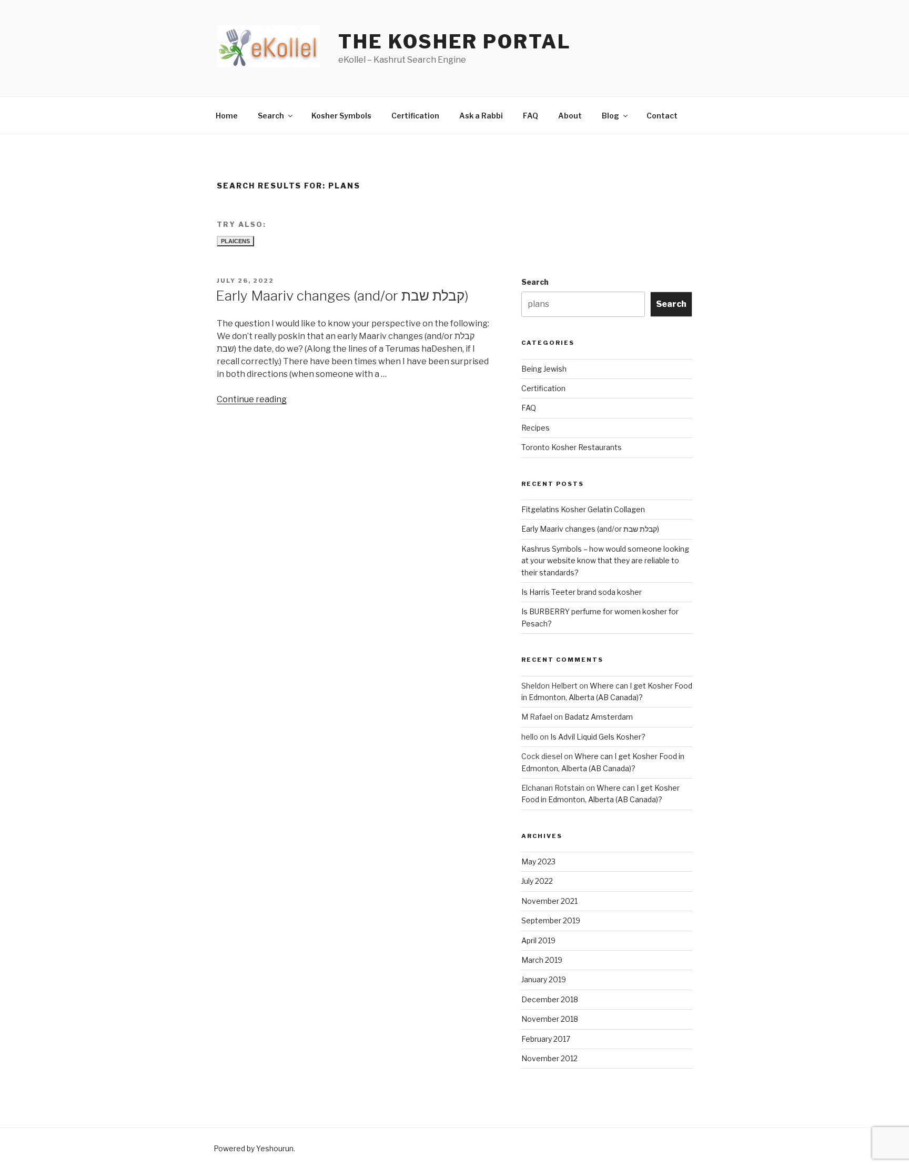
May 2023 (538, 861)
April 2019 (538, 940)
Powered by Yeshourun (254, 1148)
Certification (415, 115)
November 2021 (549, 900)
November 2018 (549, 1018)
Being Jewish (544, 368)
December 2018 (549, 999)
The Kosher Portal (454, 41)
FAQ (530, 115)
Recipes (535, 427)
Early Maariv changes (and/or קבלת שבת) (342, 295)
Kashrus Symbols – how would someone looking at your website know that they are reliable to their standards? (605, 560)
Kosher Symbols (341, 115)
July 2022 (537, 880)
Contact (662, 115)
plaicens (235, 241)
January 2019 (543, 979)
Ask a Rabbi (481, 115)
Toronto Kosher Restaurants (571, 447)
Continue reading (252, 399)
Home (227, 115)
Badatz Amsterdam (598, 716)
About (570, 115)
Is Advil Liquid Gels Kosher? (597, 736)
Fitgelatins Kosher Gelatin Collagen (583, 509)
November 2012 (549, 1058)
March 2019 (541, 959)
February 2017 (545, 1038)
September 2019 (550, 920)
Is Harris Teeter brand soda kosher (581, 591)
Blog (610, 115)
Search (271, 115)
